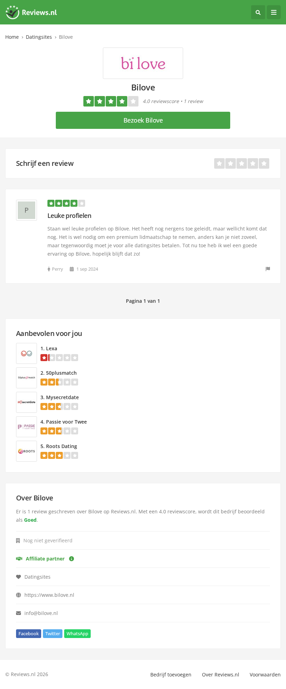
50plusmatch (61, 372)
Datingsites (39, 37)
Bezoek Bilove (143, 120)
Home (12, 37)
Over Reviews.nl (220, 674)
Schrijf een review (44, 163)
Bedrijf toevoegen (170, 674)
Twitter (52, 633)
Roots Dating (61, 446)
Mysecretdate (62, 397)
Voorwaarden (265, 674)
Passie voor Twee (66, 421)
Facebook (28, 633)
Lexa (51, 348)
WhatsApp (77, 633)
